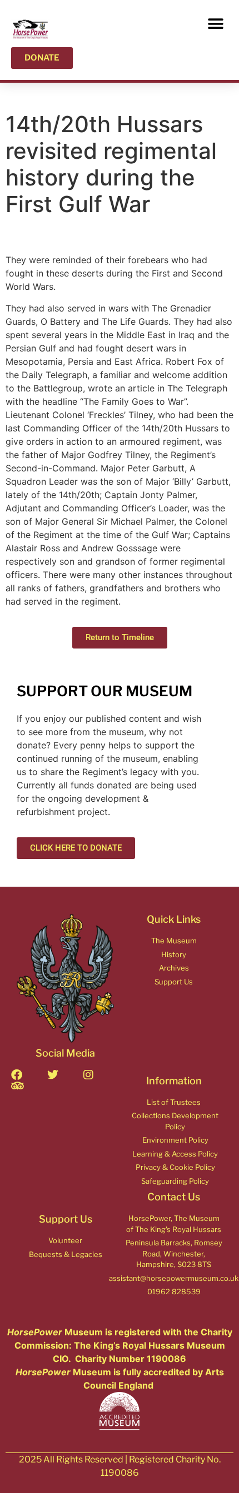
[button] (215, 23)
